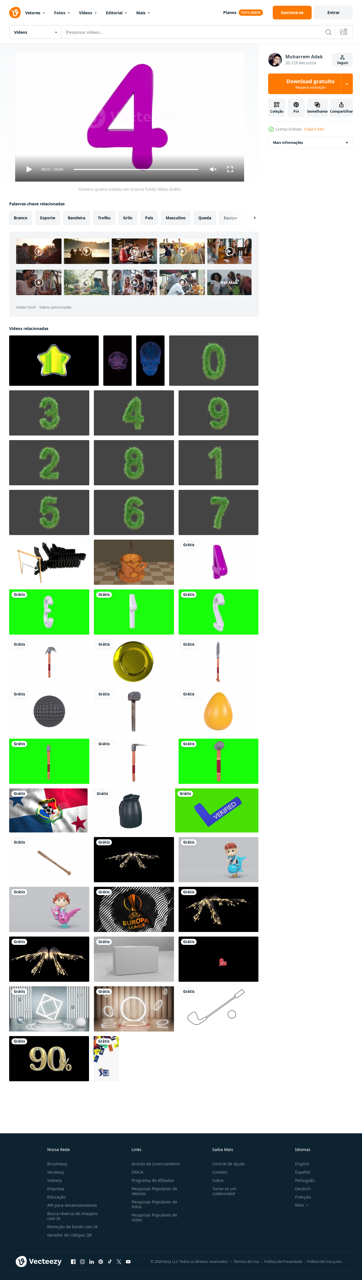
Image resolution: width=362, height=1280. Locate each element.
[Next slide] (250, 218)
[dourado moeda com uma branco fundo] (134, 661)
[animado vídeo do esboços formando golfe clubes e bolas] (218, 1008)
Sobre (217, 1180)
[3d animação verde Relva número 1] (218, 462)
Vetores (32, 12)
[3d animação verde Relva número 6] (134, 512)
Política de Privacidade (283, 1261)
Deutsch (303, 1188)
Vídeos (85, 12)
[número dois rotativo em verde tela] (218, 612)
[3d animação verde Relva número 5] (49, 512)
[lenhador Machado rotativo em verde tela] (49, 761)
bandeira (76, 217)
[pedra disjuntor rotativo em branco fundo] (49, 661)
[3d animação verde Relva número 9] (218, 413)
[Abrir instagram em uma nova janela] (82, 1261)
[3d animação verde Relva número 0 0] (213, 360)
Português (305, 1180)
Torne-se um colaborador (224, 1191)
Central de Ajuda (228, 1163)
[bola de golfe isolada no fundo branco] (49, 711)
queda (204, 217)
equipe (230, 217)
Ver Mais (229, 282)
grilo (127, 217)
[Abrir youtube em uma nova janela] (128, 1261)
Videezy (54, 1180)
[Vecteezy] (15, 12)
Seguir (342, 62)
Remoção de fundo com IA (72, 1226)
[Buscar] (328, 32)
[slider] (136, 169)
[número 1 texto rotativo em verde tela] (134, 612)
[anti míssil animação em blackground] (134, 859)
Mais (140, 12)
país (149, 217)
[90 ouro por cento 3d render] (49, 1058)
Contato (219, 1172)
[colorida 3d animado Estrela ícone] (54, 360)
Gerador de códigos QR (69, 1235)
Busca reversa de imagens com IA (72, 1216)
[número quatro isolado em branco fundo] (218, 562)
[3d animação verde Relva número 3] (49, 413)
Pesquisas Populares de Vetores (154, 1191)
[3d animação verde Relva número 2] (49, 462)
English (302, 1163)
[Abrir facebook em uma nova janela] (73, 1261)
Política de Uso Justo (324, 1261)
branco (20, 217)
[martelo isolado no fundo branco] (134, 711)
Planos (229, 12)
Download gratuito (310, 84)
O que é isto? (314, 129)
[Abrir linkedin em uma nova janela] (91, 1261)
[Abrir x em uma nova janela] (119, 1261)
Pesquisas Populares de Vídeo (154, 1217)
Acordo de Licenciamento (156, 1163)
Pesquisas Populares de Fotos (154, 1204)
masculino (176, 217)
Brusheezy (57, 1163)
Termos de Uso (246, 1261)
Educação (56, 1197)
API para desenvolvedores (72, 1205)
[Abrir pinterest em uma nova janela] (100, 1261)
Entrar (333, 12)
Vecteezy (55, 1172)
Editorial (114, 12)
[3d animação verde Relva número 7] (218, 512)
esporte (47, 217)
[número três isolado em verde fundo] (49, 612)
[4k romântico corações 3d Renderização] (218, 959)
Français (303, 1197)
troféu (104, 217)
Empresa (55, 1188)
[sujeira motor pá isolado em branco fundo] (218, 661)
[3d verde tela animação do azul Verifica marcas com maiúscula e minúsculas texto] (216, 810)
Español (302, 1172)
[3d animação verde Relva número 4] (134, 413)
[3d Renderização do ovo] (218, 711)
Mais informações (288, 142)
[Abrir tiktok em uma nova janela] (110, 1261)
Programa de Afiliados (153, 1180)
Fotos (59, 12)
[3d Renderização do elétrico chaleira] (131, 810)
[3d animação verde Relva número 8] (134, 462)
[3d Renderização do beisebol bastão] (49, 859)
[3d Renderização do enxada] (134, 761)
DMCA (137, 1172)
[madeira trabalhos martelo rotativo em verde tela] (218, 761)
